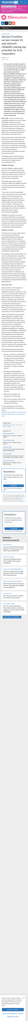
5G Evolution (6, 34)
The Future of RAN (8, 440)
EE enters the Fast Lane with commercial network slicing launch (13, 449)
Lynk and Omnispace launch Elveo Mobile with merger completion (12, 561)
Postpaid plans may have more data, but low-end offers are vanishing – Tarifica (13, 456)
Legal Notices (21, 501)
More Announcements (11, 617)
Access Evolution (8, 433)
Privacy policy (19, 531)
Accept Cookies (12, 1009)
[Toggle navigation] (25, 2)
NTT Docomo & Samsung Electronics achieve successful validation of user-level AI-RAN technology (13, 609)
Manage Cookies (13, 1016)
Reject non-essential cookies (12, 1013)
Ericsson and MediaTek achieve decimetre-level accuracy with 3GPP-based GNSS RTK (13, 549)
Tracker (5, 426)
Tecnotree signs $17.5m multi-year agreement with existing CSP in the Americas (13, 573)
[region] (13, 1008)
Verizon (7, 57)
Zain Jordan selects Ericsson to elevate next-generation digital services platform (13, 585)
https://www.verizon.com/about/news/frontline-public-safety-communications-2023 (14, 414)
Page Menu (5, 28)
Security (13, 425)
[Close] (24, 998)
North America (6, 425)
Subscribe (13, 485)
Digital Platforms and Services (12, 569)
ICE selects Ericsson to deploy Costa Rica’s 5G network (13, 596)
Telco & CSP (19, 425)
